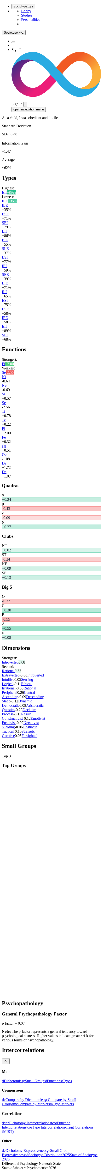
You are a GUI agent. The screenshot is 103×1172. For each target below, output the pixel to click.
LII (4, 231)
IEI (4, 266)
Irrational (9, 688)
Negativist (31, 723)
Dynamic (25, 701)
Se (4, 372)
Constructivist (12, 718)
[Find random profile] (13, 42)
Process (7, 714)
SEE (5, 274)
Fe (4, 437)
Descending (35, 697)
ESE (5, 214)
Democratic (10, 705)
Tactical (8, 731)
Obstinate (30, 727)
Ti (3, 411)
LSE (5, 309)
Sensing (27, 679)
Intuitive (8, 679)
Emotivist (38, 718)
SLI (5, 335)
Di (4, 463)
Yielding (8, 727)
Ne (4, 385)
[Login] (25, 104)
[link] (12, 1081)
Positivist (9, 723)
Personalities (30, 20)
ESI (5, 300)
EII (4, 192)
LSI (5, 257)
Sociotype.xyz (23, 6)
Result (26, 714)
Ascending (10, 697)
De (4, 472)
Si (3, 394)
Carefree (8, 736)
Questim (8, 710)
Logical (7, 684)
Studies (26, 15)
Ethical (26, 684)
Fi (3, 364)
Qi (4, 446)
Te (4, 420)
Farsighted (29, 736)
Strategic (28, 731)
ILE (5, 201)
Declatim (29, 710)
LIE (5, 283)
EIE (5, 240)
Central (29, 692)
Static (6, 701)
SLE (5, 249)
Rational (8, 671)
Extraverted (10, 675)
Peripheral (9, 692)
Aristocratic (35, 705)
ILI (4, 292)
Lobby (26, 11)
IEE (5, 318)
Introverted (10, 662)
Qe (4, 455)
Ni (4, 377)
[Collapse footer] (6, 1061)
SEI (5, 223)
